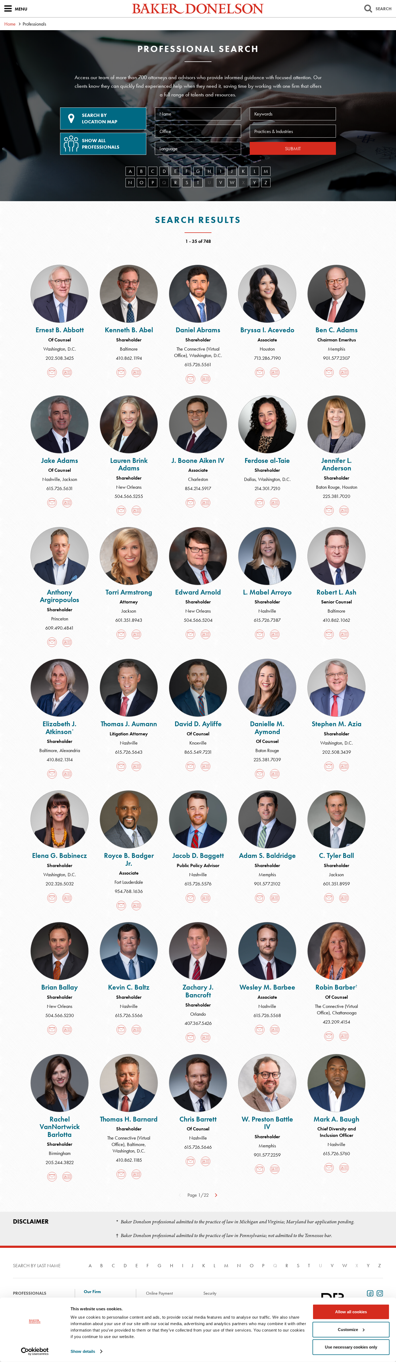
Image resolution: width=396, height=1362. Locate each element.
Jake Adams (59, 460)
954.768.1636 (129, 891)
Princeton (59, 619)
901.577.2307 (336, 358)
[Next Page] (216, 1194)
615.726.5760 (336, 1153)
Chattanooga (344, 1013)
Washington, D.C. (59, 349)
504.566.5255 (128, 496)
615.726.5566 (129, 1015)
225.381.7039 (267, 759)
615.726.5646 (198, 1147)
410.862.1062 (336, 620)
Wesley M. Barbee (267, 987)
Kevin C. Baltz (129, 987)
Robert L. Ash (336, 592)
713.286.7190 (267, 358)
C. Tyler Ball (336, 855)
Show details (83, 1351)
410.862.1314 (60, 759)
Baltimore (129, 349)
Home (10, 24)
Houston (267, 349)
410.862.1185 (129, 1160)
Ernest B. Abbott (60, 329)
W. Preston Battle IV (267, 1123)
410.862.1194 (129, 358)
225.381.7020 (336, 496)
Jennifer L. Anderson (336, 464)
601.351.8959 (336, 884)
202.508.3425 (60, 358)
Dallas (250, 479)
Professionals (29, 1293)
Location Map (99, 118)
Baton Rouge (328, 487)
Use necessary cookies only (351, 1347)
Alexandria (70, 750)
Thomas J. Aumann (129, 723)
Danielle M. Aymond (267, 727)
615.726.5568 (267, 1015)
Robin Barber (336, 987)
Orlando (198, 1014)
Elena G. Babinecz (59, 855)
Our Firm (92, 1291)
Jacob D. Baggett (198, 855)
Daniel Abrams (198, 329)
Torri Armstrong (129, 592)
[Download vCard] (67, 372)
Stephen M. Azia (337, 723)
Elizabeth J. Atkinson (60, 727)
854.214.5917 (198, 488)
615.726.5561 (198, 364)
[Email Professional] (52, 372)
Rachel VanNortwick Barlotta (60, 1127)
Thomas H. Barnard (129, 1119)
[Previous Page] (180, 1194)
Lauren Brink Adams (129, 464)
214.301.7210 (267, 488)
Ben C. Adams (336, 329)
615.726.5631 (59, 488)
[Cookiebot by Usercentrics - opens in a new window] (34, 1351)
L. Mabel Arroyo (267, 592)
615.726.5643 (129, 752)
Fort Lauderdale (128, 882)
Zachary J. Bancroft (198, 991)
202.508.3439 (336, 752)
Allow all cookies (351, 1311)
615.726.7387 (267, 620)
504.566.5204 (198, 620)
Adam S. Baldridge (267, 855)
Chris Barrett (198, 1119)
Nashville (51, 479)
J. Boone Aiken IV (198, 460)
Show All (100, 143)
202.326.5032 (60, 884)
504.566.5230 (59, 1015)
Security (209, 1293)
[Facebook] (369, 1293)
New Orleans (128, 487)
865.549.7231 (198, 752)
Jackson (69, 479)
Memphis (336, 349)
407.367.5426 (198, 1023)
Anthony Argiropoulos (59, 596)
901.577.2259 (267, 1155)
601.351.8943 (128, 620)
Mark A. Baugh (336, 1119)
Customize (348, 1329)
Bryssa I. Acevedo (267, 329)
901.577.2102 (267, 884)
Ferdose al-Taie (267, 460)
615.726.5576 (198, 884)
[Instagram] (378, 1293)
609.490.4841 (59, 628)
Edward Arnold (198, 592)
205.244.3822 (60, 1162)
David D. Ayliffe (198, 723)
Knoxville (198, 743)
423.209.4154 (336, 1022)
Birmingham (60, 1153)
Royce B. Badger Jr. (129, 859)
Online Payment (159, 1293)
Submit (293, 148)
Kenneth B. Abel (129, 329)
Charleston (198, 479)
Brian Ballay (59, 987)
